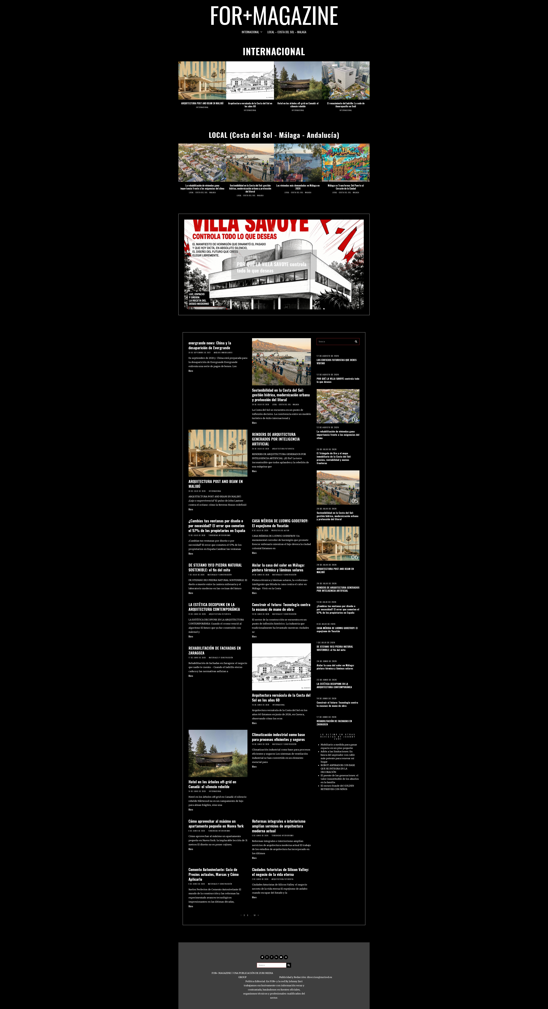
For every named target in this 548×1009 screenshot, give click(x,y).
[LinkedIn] (276, 957)
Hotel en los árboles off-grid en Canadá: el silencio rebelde (297, 105)
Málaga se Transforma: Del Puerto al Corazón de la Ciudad (346, 187)
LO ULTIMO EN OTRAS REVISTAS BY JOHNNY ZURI (338, 736)
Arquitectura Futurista (283, 449)
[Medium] (286, 957)
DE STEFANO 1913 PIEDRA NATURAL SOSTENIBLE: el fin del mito (215, 567)
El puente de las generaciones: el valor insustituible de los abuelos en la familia (340, 779)
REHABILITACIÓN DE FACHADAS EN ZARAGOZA (215, 650)
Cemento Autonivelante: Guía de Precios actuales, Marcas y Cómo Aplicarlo (214, 874)
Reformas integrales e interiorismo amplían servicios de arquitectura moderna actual (278, 826)
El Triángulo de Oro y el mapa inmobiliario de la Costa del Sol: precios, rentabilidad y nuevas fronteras (334, 458)
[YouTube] (281, 957)
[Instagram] (267, 957)
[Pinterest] (272, 957)
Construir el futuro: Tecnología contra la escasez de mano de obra (281, 607)
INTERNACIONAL (250, 32)
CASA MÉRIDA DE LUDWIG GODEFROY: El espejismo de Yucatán (280, 523)
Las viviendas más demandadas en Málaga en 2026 (298, 187)
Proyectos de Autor (280, 530)
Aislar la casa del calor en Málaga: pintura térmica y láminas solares (278, 567)
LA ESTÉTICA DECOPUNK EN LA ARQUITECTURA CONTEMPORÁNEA (214, 607)
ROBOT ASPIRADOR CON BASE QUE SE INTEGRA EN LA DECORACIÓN (338, 768)
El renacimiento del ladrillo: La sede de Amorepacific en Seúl (345, 105)
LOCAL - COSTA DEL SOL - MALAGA (202, 192)
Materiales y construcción (220, 575)
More (191, 371)
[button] (356, 341)
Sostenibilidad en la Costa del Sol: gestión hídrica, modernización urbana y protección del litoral (250, 188)
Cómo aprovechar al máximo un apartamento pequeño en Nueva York (216, 823)
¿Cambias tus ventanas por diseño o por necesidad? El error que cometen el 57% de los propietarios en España (217, 525)
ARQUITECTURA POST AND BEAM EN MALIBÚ (202, 103)
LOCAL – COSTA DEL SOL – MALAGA (286, 32)
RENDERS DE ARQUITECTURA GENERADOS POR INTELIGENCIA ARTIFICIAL (276, 439)
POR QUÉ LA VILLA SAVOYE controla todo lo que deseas (338, 380)
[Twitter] (262, 957)
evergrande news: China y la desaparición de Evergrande (210, 345)
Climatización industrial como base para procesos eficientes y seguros (278, 737)
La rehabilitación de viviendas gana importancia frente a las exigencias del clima (202, 187)
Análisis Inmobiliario (223, 352)
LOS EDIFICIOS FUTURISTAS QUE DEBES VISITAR (336, 361)
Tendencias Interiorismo (219, 535)
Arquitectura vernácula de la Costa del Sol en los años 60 (250, 105)
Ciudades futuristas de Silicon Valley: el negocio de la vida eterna (280, 872)
